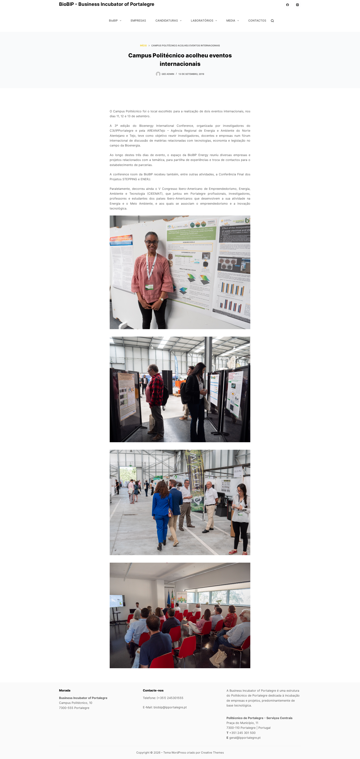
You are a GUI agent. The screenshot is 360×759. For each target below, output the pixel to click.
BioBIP (113, 20)
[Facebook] (287, 4)
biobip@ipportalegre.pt (170, 707)
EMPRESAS (138, 20)
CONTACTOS (257, 20)
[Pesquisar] (272, 20)
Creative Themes (212, 752)
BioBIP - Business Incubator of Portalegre (106, 4)
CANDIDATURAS (166, 20)
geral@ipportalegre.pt (245, 737)
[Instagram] (297, 4)
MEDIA (230, 20)
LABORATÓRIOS (202, 20)
